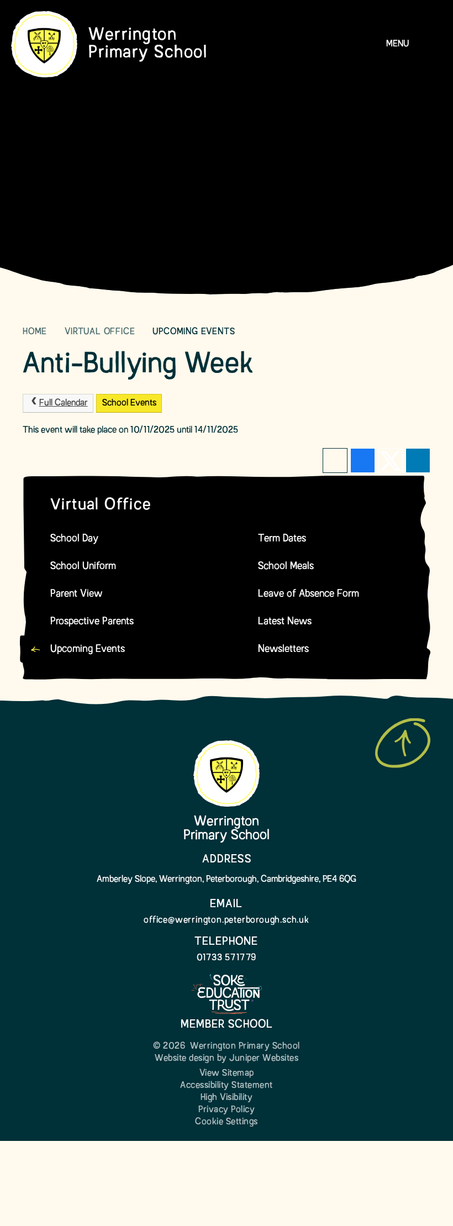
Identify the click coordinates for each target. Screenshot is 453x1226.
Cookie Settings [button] (226, 1122)
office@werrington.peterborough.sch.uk (226, 920)
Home (35, 332)
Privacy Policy (226, 1110)
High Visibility (227, 1097)
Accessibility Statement (226, 1085)
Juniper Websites (263, 1058)
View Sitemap (226, 1073)
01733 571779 (227, 958)
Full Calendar (63, 403)
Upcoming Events (193, 332)
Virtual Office (100, 332)
